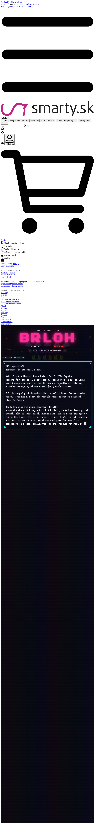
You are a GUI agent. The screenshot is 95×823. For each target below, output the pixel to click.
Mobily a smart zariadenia (19, 121)
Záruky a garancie (8, 272)
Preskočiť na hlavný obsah (11, 2)
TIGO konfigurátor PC (36, 281)
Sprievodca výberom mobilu (12, 284)
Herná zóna (34, 121)
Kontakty (4, 293)
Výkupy (15, 6)
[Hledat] (28, 126)
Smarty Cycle (6, 6)
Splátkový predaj (7, 266)
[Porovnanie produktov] (2, 144)
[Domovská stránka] (47, 109)
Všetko (4, 121)
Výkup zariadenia (8, 275)
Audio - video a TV (47, 121)
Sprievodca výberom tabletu (12, 286)
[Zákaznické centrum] (2, 129)
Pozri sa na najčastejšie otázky (28, 4)
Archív (3, 297)
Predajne (27, 6)
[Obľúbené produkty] (2, 133)
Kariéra (4, 295)
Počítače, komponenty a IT (66, 121)
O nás (23, 290)
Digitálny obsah (84, 121)
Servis (21, 6)
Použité (4, 123)
